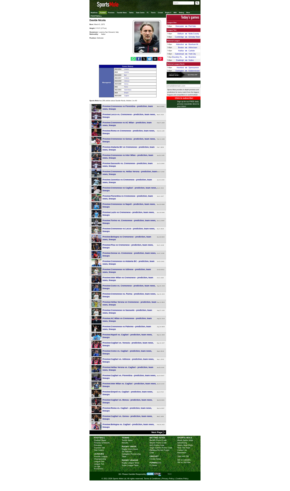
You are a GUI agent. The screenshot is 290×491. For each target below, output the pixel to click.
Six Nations (127, 451)
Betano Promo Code (158, 443)
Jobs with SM (183, 456)
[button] (133, 59)
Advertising (182, 443)
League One (171, 22)
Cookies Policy (182, 479)
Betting (181, 12)
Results (125, 443)
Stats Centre (140, 12)
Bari (125, 75)
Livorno (126, 69)
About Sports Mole (185, 440)
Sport (189, 74)
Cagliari (126, 96)
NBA (175, 12)
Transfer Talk (99, 448)
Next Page (157, 432)
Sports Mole (184, 437)
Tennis (153, 12)
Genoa (126, 84)
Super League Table (130, 465)
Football (103, 12)
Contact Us (182, 450)
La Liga (97, 466)
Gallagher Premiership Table (131, 455)
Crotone (126, 78)
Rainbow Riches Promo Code (159, 451)
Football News (100, 440)
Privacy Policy (168, 479)
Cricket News (155, 459)
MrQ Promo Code (157, 445)
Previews (111, 12)
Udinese (126, 81)
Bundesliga (98, 469)
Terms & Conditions (152, 479)
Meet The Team (183, 448)
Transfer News (122, 12)
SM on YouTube (183, 462)
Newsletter (181, 453)
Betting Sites (157, 437)
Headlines (94, 12)
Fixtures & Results (102, 443)
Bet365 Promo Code (158, 440)
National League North (176, 64)
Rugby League (130, 460)
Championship (100, 459)
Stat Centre (99, 450)
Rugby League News (130, 463)
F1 (148, 12)
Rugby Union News (130, 449)
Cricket (160, 12)
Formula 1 (155, 462)
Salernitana (127, 90)
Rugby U (168, 12)
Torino (126, 87)
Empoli (126, 93)
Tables (131, 12)
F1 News (153, 465)
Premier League (100, 456)
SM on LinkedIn (183, 460)
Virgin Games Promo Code (161, 448)
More (188, 12)
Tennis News (127, 440)
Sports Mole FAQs (185, 445)
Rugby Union (129, 446)
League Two (171, 30)
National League (173, 41)
